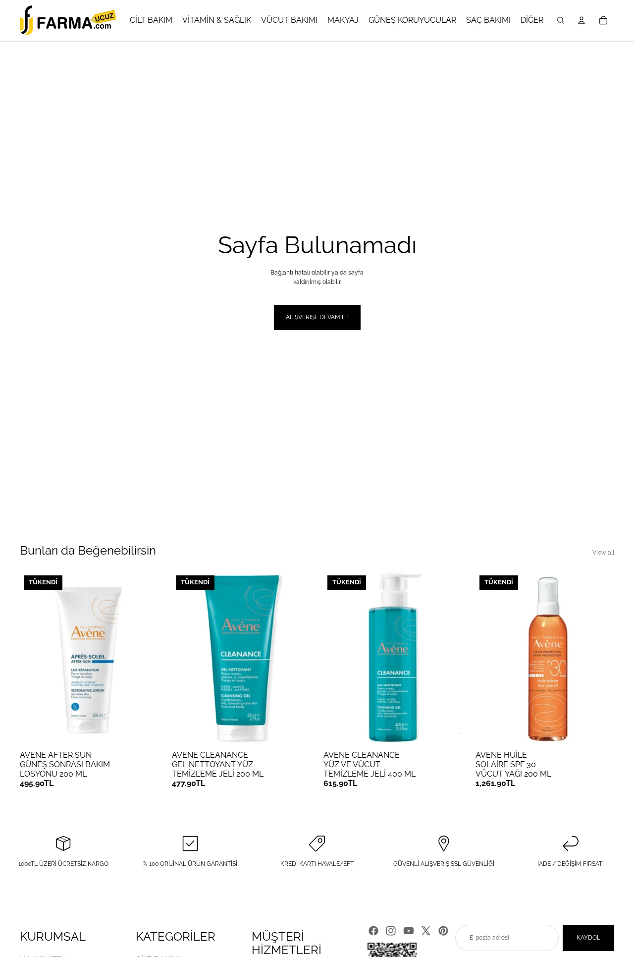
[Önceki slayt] (35, 658)
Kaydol (588, 937)
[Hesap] (581, 20)
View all (603, 552)
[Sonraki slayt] (144, 658)
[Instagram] (391, 931)
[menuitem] (532, 20)
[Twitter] (426, 931)
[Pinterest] (443, 931)
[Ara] (561, 20)
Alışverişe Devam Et (317, 317)
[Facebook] (373, 931)
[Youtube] (409, 931)
